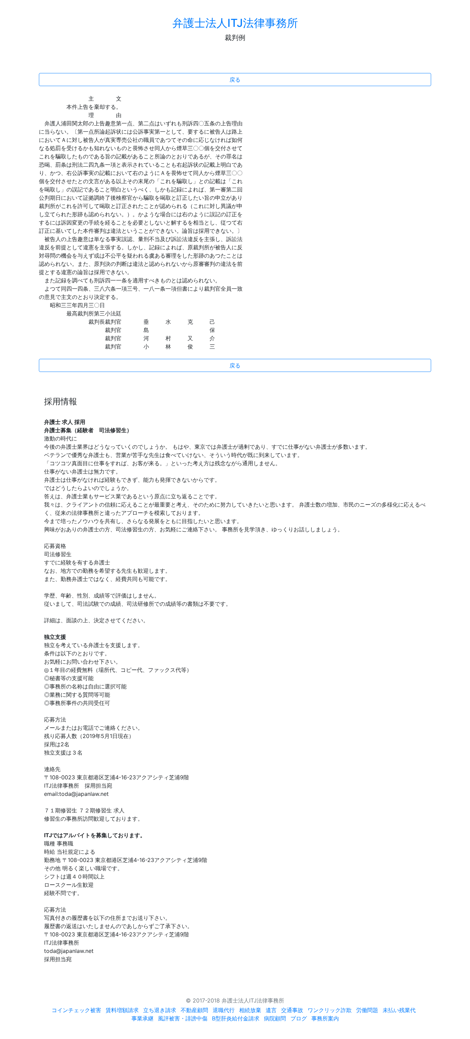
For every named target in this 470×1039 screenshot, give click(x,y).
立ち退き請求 (159, 1010)
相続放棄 (250, 1010)
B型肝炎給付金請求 (235, 1018)
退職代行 (224, 1010)
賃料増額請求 (122, 1010)
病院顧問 (275, 1018)
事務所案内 (325, 1018)
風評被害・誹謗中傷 (182, 1018)
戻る (235, 79)
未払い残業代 (399, 1010)
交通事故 (292, 1010)
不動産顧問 (194, 1010)
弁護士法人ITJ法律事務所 (235, 23)
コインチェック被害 (76, 1010)
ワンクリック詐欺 (330, 1010)
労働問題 (367, 1010)
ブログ (298, 1018)
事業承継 (142, 1018)
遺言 (271, 1010)
